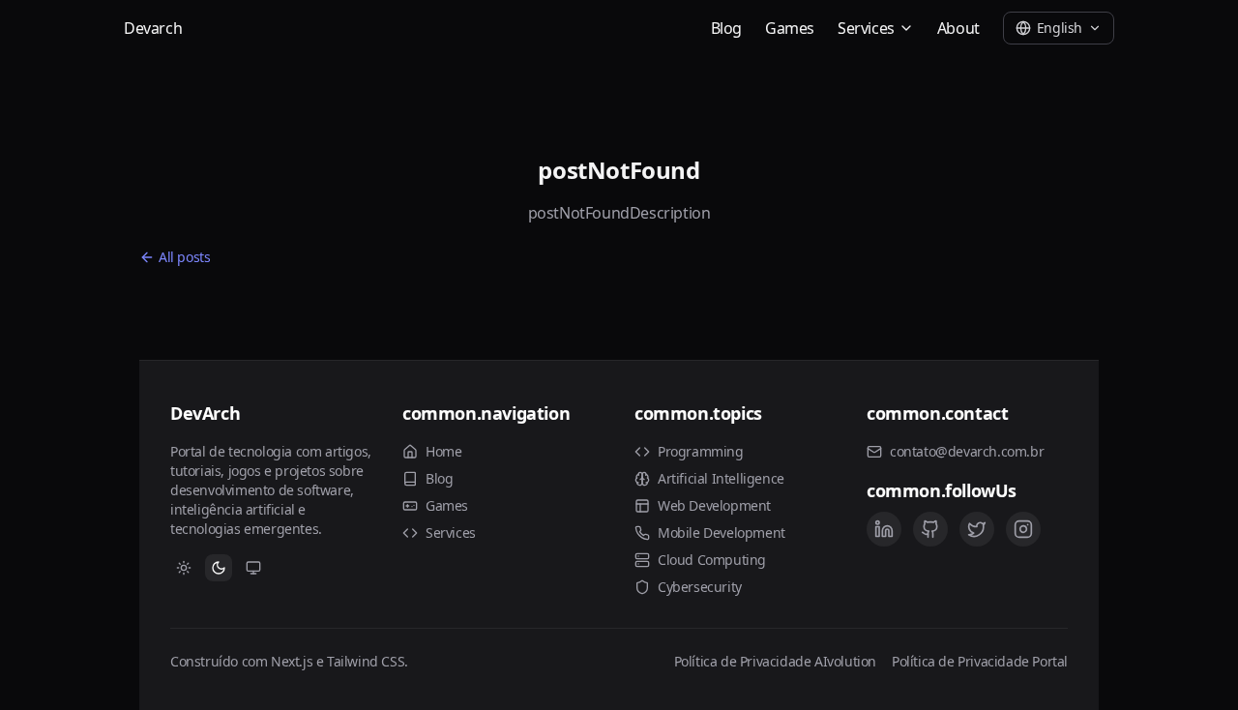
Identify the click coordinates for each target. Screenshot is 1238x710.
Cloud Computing (712, 559)
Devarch (153, 28)
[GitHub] (930, 529)
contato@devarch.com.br (967, 451)
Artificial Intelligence (721, 478)
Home (443, 451)
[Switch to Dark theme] (218, 567)
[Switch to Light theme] (183, 567)
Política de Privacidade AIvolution (775, 661)
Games (789, 28)
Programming (701, 451)
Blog (726, 28)
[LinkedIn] (884, 529)
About (958, 28)
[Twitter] (976, 529)
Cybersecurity (700, 586)
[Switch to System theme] (253, 567)
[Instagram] (1023, 529)
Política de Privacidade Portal (980, 661)
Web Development (714, 505)
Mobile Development (721, 532)
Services (866, 28)
